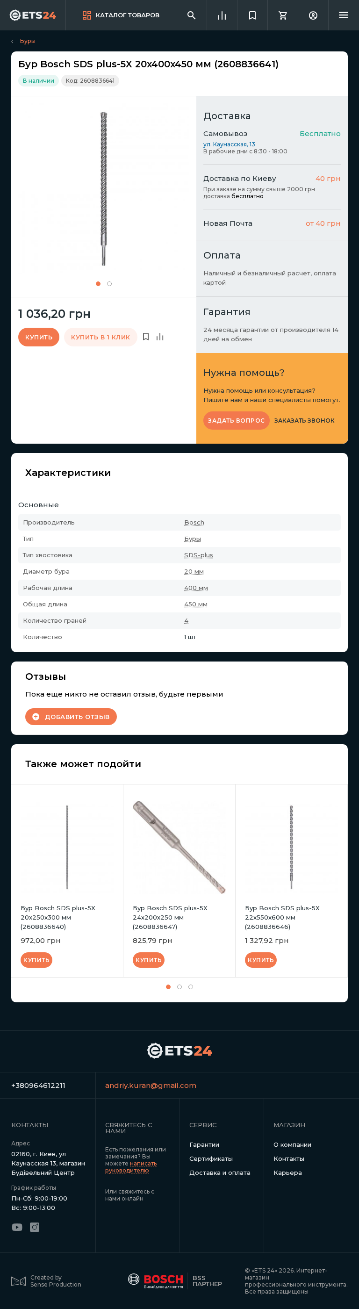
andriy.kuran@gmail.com (142, 1085)
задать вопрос (236, 420)
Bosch (194, 522)
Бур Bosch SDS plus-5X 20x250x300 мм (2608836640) (58, 917)
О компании (292, 1144)
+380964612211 (38, 1085)
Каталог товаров (127, 15)
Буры (28, 40)
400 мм (196, 587)
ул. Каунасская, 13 (229, 144)
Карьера (287, 1172)
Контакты (288, 1158)
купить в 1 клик (100, 337)
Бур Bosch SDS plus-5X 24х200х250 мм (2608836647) (170, 917)
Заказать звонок (304, 421)
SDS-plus (198, 555)
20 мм (194, 571)
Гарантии (204, 1144)
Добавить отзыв (77, 716)
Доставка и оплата (220, 1172)
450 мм (196, 604)
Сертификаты (211, 1158)
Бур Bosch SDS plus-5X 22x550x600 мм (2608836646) (282, 917)
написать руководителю (131, 1167)
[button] (98, 283)
